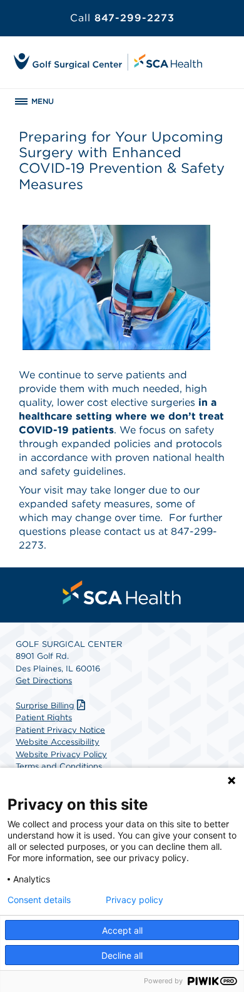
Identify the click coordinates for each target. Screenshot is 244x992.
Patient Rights (44, 717)
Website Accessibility (57, 742)
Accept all (122, 930)
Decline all (122, 955)
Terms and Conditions (59, 766)
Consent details (39, 900)
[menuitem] (122, 592)
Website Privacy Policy (61, 754)
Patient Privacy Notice (60, 730)
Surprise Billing (45, 705)
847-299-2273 (122, 18)
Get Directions (44, 680)
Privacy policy (134, 900)
